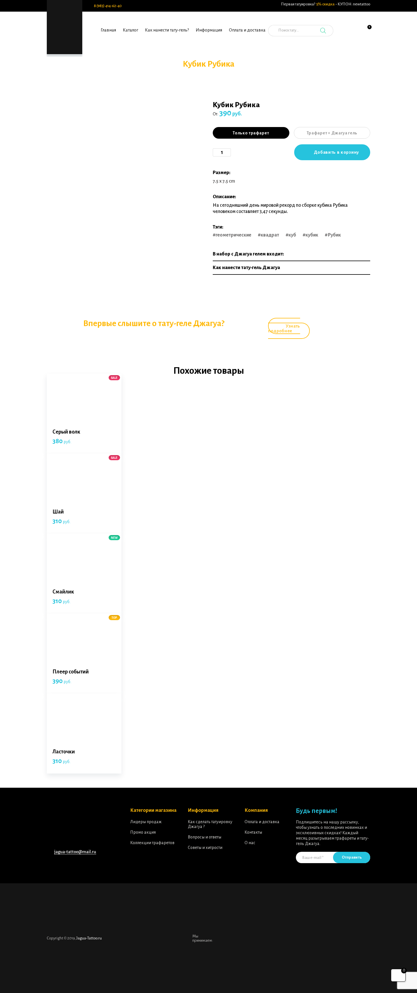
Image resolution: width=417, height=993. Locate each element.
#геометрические (232, 235)
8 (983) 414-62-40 (108, 6)
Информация (209, 30)
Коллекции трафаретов (152, 842)
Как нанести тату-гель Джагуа (246, 267)
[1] (366, 33)
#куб (291, 235)
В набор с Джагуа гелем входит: (248, 254)
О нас (250, 842)
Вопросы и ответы (204, 837)
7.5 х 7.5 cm (224, 181)
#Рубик (333, 235)
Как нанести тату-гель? (167, 30)
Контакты (253, 832)
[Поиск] (323, 30)
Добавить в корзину (336, 152)
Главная (108, 30)
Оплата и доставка (247, 30)
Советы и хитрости (205, 847)
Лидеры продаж (146, 821)
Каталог (130, 30)
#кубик (310, 235)
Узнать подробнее (284, 328)
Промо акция (143, 832)
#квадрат (268, 235)
